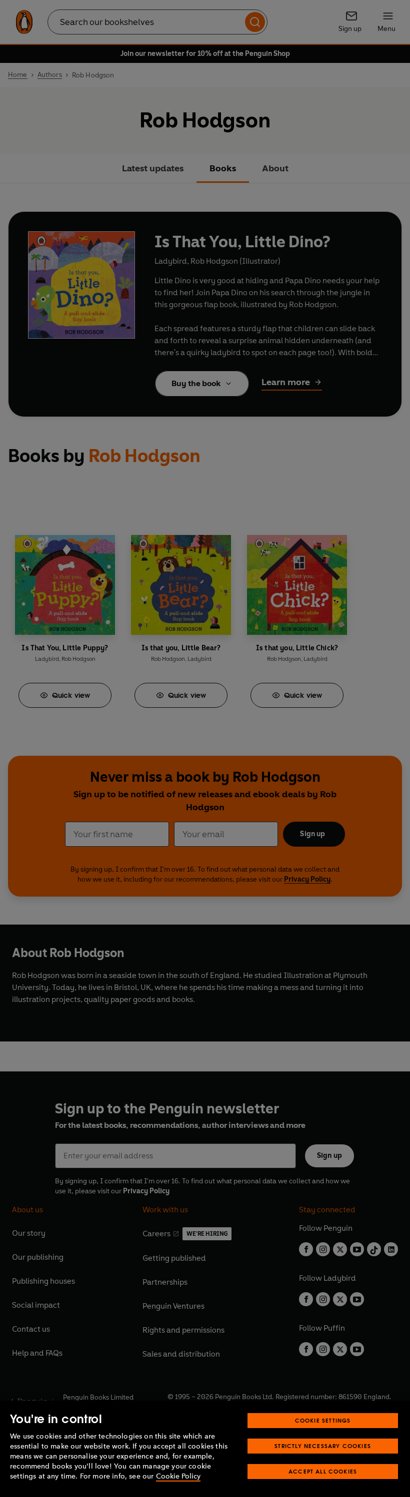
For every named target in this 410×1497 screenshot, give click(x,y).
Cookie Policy (178, 1476)
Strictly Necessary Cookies (322, 1446)
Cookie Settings (323, 1420)
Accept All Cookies (322, 1471)
